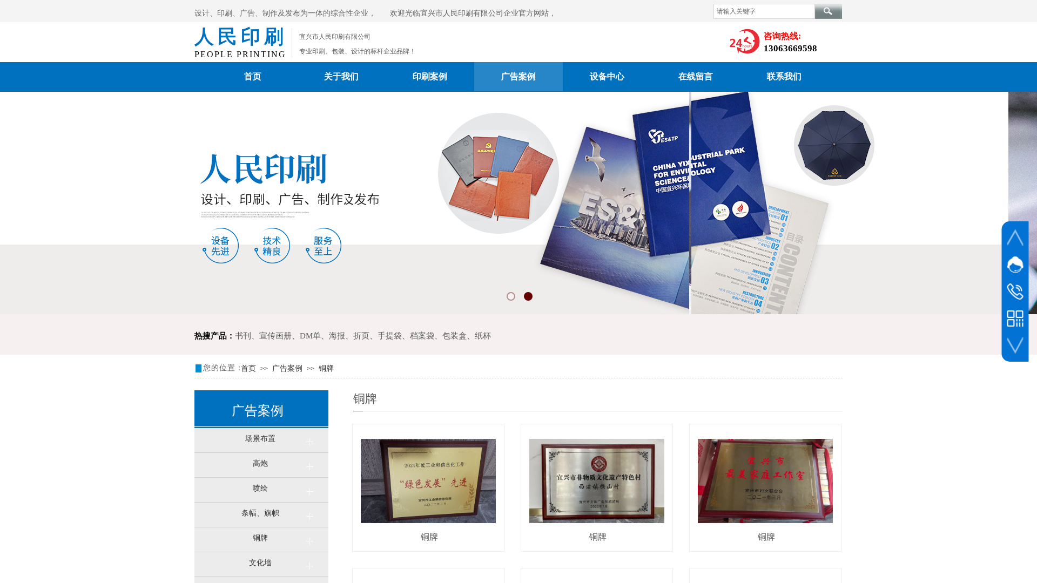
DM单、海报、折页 (334, 335)
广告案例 (518, 76)
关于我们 (341, 76)
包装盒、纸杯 (466, 335)
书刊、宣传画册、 (267, 335)
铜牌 (326, 368)
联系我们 (784, 76)
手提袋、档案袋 (406, 335)
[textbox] (764, 11)
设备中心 (607, 76)
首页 (252, 76)
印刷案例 (430, 76)
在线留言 (695, 76)
